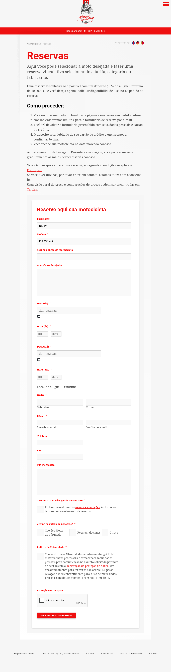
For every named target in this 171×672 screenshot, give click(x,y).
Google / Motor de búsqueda (54, 532)
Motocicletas (34, 44)
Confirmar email (96, 427)
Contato (90, 653)
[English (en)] (133, 43)
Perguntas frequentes (24, 653)
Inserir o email (47, 427)
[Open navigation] (166, 4)
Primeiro (43, 407)
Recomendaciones (87, 532)
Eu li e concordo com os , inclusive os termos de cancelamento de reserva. (80, 509)
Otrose (114, 532)
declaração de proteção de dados (87, 566)
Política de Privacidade (131, 653)
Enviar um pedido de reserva (56, 615)
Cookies (153, 653)
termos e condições (87, 507)
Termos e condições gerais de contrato (60, 653)
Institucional (107, 653)
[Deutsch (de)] (138, 43)
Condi (34, 170)
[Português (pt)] (142, 43)
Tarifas (32, 189)
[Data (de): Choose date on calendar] (38, 316)
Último (90, 407)
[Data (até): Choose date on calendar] (38, 359)
